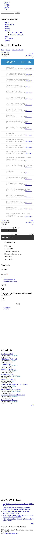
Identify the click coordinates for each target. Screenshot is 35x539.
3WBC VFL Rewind (16, 32)
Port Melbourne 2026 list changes (11, 389)
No (4, 300)
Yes (4, 298)
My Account (9, 38)
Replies (23, 62)
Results (6, 309)
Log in (3, 52)
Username (4, 269)
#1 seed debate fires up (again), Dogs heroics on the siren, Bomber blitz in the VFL (18, 516)
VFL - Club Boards (17, 50)
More (32, 523)
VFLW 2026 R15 (6, 364)
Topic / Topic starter (10, 62)
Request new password (10, 282)
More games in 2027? (7, 374)
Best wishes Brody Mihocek (9, 400)
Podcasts (7, 30)
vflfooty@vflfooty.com (11, 533)
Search (7, 26)
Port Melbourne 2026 (7, 354)
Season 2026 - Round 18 (8, 379)
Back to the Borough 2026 (8, 369)
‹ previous (30, 54)
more (32, 405)
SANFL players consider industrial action (13, 395)
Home (7, 22)
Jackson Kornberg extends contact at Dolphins (14, 384)
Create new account (9, 279)
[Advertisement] (17, 329)
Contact (7, 40)
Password (4, 274)
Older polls (7, 307)
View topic (28, 68)
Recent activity (9, 24)
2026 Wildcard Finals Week (9, 359)
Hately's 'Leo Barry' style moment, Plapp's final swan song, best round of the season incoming (17, 508)
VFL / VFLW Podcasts (16, 34)
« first (31, 53)
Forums (7, 28)
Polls (6, 36)
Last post (29, 62)
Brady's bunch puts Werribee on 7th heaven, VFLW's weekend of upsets (16, 512)
